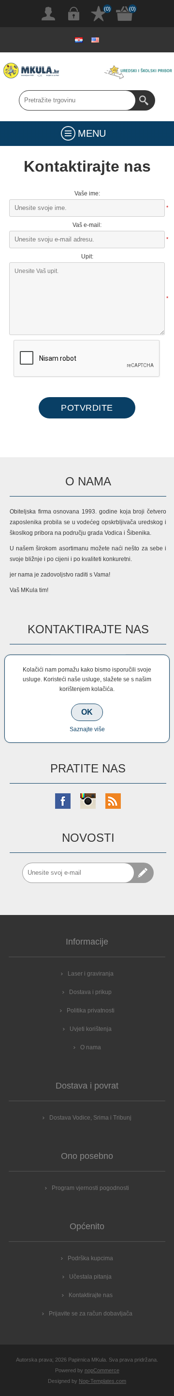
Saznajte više (87, 729)
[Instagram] (88, 801)
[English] (95, 40)
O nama (90, 1047)
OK (87, 712)
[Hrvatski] (79, 40)
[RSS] (113, 801)
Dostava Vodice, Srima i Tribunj (90, 1117)
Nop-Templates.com (102, 1381)
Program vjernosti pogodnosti (90, 1188)
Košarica (124, 13)
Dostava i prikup (90, 992)
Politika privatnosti (91, 1010)
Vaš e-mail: (87, 225)
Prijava (73, 13)
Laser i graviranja (91, 973)
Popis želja (98, 13)
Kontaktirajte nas (91, 1295)
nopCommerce (102, 1370)
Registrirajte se (48, 13)
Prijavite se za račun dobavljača (90, 1313)
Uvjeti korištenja (91, 1029)
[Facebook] (63, 801)
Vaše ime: (87, 193)
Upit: (87, 256)
